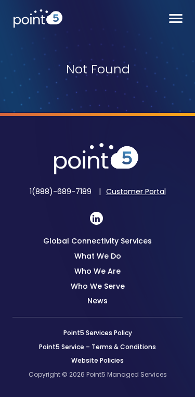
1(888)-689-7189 (62, 191)
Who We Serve (98, 286)
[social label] (96, 218)
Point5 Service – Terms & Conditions (97, 346)
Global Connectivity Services (97, 241)
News (97, 301)
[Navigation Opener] (176, 18)
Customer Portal (136, 191)
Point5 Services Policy (97, 332)
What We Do (97, 256)
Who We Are (97, 271)
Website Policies (97, 360)
